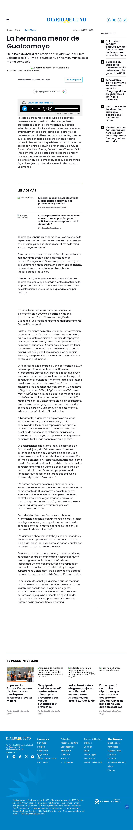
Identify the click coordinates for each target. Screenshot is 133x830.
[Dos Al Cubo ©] (107, 803)
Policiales (65, 739)
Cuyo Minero (30, 30)
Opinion (88, 742)
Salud (86, 750)
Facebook (7, 756)
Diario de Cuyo (13, 30)
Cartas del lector (92, 739)
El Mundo (65, 754)
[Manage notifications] (127, 807)
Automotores (114, 750)
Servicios (111, 758)
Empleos (111, 754)
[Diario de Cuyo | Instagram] (114, 20)
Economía (42, 750)
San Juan (41, 742)
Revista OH (42, 762)
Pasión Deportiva (69, 742)
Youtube (32, 756)
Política (41, 746)
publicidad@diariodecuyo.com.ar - (55, 805)
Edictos (111, 770)
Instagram (13, 756)
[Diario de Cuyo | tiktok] (125, 20)
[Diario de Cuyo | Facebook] (109, 20)
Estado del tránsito (93, 762)
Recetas (65, 758)
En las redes (67, 762)
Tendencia (89, 758)
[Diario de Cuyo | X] (120, 20)
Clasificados (113, 742)
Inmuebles (112, 746)
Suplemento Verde (46, 758)
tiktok (20, 756)
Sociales (88, 746)
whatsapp (38, 756)
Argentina (66, 750)
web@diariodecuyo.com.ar (60, 803)
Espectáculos (67, 746)
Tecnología (90, 754)
